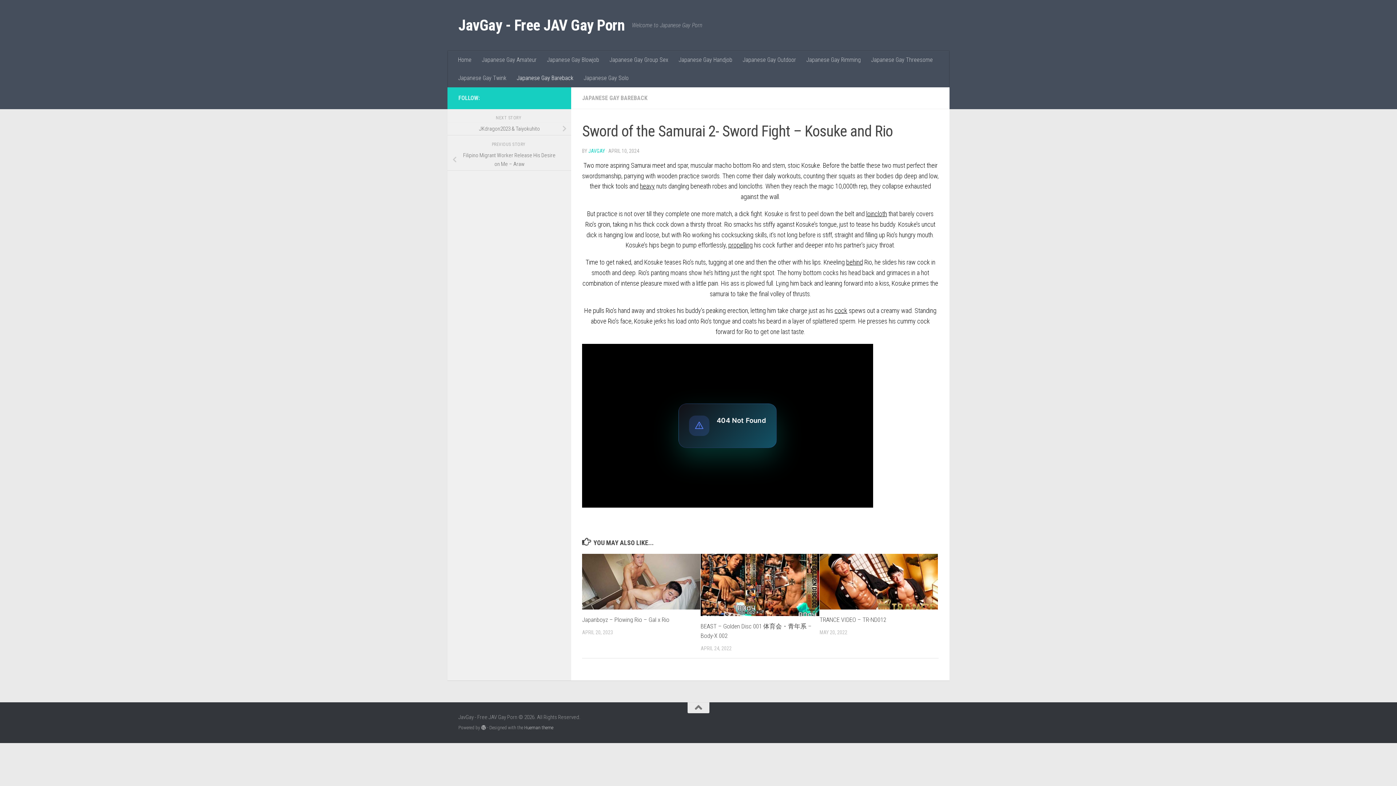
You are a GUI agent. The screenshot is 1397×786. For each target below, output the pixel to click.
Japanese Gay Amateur (509, 59)
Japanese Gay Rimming (833, 59)
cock (841, 310)
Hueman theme (538, 727)
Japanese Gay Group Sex (638, 59)
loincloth (876, 214)
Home (464, 59)
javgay (596, 151)
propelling (740, 245)
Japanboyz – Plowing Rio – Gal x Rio (625, 619)
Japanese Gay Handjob (705, 59)
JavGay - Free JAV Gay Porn (541, 25)
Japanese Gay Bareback (545, 78)
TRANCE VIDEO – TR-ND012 (853, 619)
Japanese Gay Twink (482, 78)
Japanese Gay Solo (606, 78)
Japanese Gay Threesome (902, 59)
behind (854, 262)
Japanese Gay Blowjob (573, 59)
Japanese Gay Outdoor (769, 59)
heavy (647, 186)
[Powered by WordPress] (483, 727)
